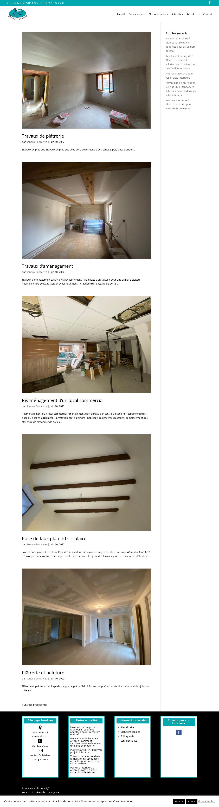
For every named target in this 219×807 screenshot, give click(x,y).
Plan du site (127, 727)
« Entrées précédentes (35, 704)
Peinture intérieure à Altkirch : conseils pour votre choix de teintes (179, 104)
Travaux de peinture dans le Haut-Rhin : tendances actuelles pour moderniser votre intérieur (85, 760)
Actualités (177, 14)
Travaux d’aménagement (47, 266)
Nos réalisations (158, 14)
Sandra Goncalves (37, 141)
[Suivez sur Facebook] (209, 2)
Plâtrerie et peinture (43, 673)
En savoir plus (206, 801)
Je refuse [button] (191, 801)
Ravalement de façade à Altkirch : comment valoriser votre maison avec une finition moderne (86, 742)
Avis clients (192, 14)
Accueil (121, 14)
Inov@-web (54, 792)
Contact (207, 14)
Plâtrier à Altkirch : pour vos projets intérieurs (86, 751)
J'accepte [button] (179, 801)
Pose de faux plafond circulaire (54, 538)
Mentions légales (130, 731)
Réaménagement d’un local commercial (63, 400)
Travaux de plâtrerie (43, 136)
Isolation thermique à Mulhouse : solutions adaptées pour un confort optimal (85, 731)
